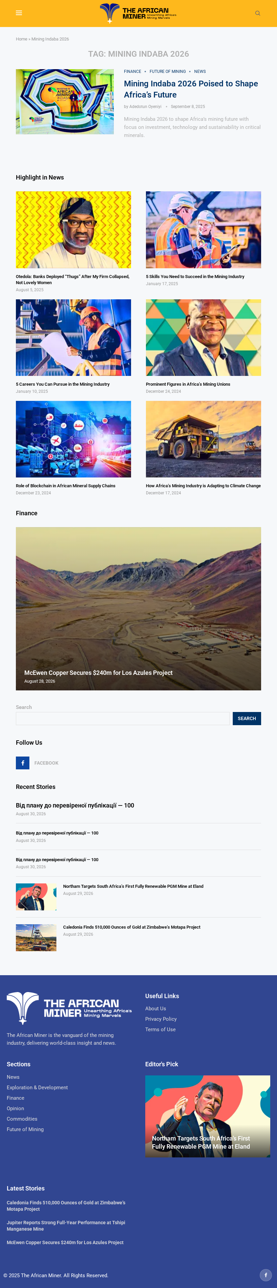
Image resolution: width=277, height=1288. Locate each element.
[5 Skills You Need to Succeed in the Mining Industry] (203, 229)
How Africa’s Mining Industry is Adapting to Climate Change (203, 485)
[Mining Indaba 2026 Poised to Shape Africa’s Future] (65, 102)
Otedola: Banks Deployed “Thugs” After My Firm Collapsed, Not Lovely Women (72, 279)
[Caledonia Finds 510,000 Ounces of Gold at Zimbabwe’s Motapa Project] (36, 937)
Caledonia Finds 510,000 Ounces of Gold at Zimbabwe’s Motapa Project (131, 927)
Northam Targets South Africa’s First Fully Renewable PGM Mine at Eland (133, 886)
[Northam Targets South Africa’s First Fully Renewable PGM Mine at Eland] (36, 896)
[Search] (257, 13)
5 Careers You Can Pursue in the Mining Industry (62, 384)
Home (21, 39)
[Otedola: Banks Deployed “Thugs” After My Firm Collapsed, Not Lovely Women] (73, 229)
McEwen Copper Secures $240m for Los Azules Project (98, 672)
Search (24, 707)
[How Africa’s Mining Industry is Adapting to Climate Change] (203, 439)
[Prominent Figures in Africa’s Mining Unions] (203, 337)
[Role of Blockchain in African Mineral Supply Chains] (73, 439)
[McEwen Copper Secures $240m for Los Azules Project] (138, 608)
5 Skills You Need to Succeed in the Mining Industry (195, 276)
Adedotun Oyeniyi (145, 106)
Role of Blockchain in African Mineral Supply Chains (66, 485)
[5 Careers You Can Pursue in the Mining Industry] (73, 337)
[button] (22, 608)
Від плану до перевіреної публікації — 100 (75, 805)
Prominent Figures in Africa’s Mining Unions (188, 384)
